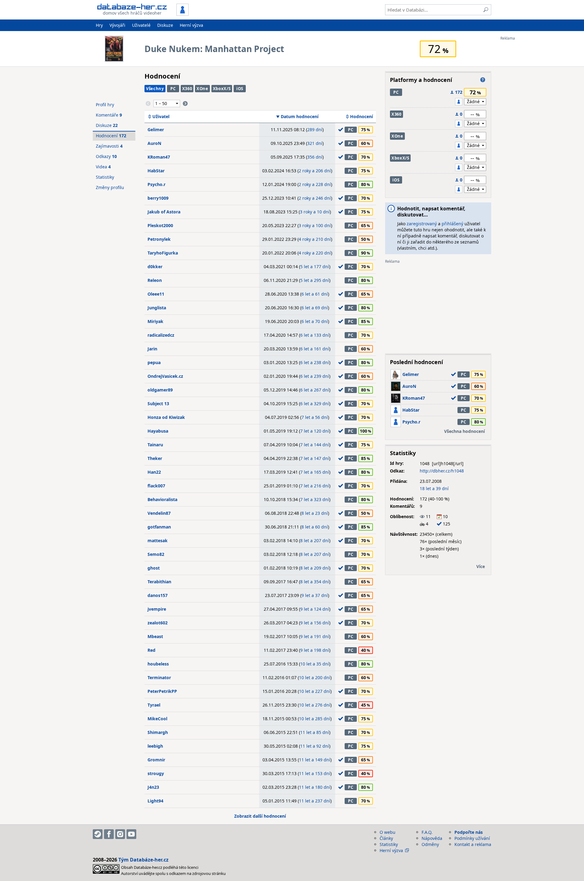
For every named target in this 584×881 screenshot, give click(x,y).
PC (173, 88)
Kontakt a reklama (472, 844)
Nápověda (432, 838)
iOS (239, 88)
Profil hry (105, 104)
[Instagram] (120, 834)
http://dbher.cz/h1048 (442, 471)
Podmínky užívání (472, 838)
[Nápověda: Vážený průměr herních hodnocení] (482, 79)
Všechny (155, 88)
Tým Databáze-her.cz (143, 859)
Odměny (430, 844)
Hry (99, 25)
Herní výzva (191, 25)
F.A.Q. (427, 832)
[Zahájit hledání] (486, 10)
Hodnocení (361, 116)
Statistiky (105, 177)
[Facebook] (109, 834)
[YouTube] (131, 834)
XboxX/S (222, 88)
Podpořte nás (468, 832)
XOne (202, 88)
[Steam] (98, 834)
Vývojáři (117, 25)
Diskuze (165, 25)
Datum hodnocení (299, 116)
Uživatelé (141, 25)
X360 (187, 88)
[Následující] (185, 103)
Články (386, 838)
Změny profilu (110, 187)
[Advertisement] (524, 131)
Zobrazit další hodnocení (260, 816)
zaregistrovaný (422, 223)
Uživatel (160, 116)
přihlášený (452, 223)
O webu (387, 832)
